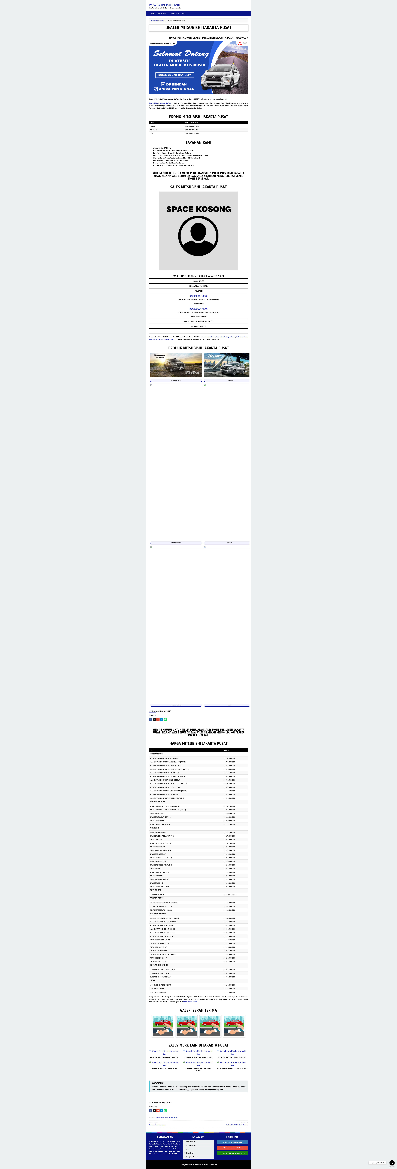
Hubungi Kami (191, 1145)
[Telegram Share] (161, 719)
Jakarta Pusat (165, 1117)
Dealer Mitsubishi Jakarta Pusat (160, 103)
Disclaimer (189, 1153)
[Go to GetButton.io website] (392, 1167)
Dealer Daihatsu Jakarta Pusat (232, 1068)
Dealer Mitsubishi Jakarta (157, 1124)
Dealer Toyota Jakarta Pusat (232, 1057)
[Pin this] (158, 719)
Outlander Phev (242, 337)
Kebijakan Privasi (192, 1157)
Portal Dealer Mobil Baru (164, 5)
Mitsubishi (174, 1117)
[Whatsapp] (165, 719)
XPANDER (230, 380)
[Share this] (150, 719)
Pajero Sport (220, 337)
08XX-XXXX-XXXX (198, 296)
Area (187, 1149)
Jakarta (158, 1117)
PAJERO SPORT (176, 543)
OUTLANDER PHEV (176, 705)
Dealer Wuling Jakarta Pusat (164, 1057)
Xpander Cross (209, 337)
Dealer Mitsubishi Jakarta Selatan (237, 1124)
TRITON (229, 543)
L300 (163, 339)
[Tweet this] (154, 719)
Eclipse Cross (230, 337)
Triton (158, 339)
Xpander (152, 339)
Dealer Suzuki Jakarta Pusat (198, 1057)
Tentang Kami (191, 1141)
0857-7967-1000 (190, 37)
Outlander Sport (171, 339)
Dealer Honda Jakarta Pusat (164, 1068)
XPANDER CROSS (176, 380)
